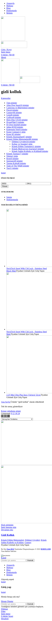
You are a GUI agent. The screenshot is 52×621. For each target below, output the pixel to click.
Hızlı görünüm (7, 525)
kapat (3, 173)
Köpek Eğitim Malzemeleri (12, 540)
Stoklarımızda (12, 199)
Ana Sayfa (6, 402)
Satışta (9, 197)
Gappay (28, 542)
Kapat (3, 558)
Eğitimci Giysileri (32, 540)
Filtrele (4, 186)
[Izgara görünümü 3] (5, 416)
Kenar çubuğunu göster (11, 411)
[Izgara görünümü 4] (8, 416)
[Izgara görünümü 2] (2, 416)
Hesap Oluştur (7, 601)
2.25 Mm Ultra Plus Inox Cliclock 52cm (23, 395)
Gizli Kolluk (7, 535)
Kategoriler (6, 98)
